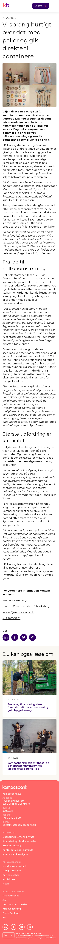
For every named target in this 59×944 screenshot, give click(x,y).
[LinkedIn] (5, 927)
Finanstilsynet (11, 895)
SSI (4, 917)
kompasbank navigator (16, 854)
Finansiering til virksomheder (19, 841)
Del (5, 630)
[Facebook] (13, 927)
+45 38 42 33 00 (12, 817)
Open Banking (11, 913)
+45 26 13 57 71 (11, 618)
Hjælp (6, 883)
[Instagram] (30, 927)
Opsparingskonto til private (18, 836)
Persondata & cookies (15, 904)
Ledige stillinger (12, 870)
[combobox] (4, 935)
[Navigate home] (6, 6)
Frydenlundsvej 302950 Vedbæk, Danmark (16, 802)
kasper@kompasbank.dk (18, 612)
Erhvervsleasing (12, 845)
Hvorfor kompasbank (15, 866)
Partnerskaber (11, 875)
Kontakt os (9, 879)
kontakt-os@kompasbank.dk (19, 825)
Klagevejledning (12, 908)
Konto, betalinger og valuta (18, 850)
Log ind (38, 6)
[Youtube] (22, 927)
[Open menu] (53, 6)
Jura (5, 900)
